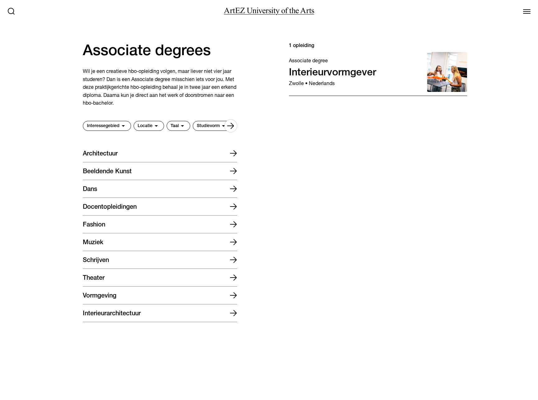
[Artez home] (269, 11)
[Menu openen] (527, 11)
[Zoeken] (11, 11)
